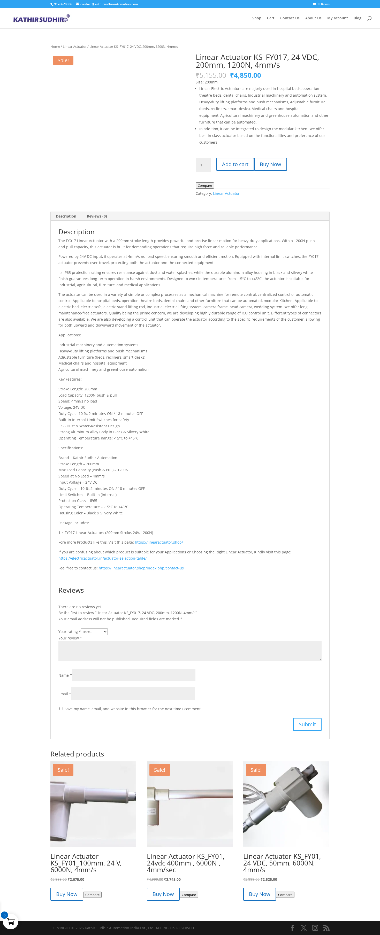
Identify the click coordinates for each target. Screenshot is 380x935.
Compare (205, 185)
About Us (313, 18)
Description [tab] (66, 216)
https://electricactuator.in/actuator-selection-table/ (102, 558)
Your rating (69, 631)
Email (64, 693)
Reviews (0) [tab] (97, 216)
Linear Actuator (75, 46)
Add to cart (235, 164)
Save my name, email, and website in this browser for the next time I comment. (133, 708)
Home (55, 46)
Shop (256, 18)
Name (65, 675)
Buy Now (270, 164)
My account (337, 18)
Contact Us (290, 18)
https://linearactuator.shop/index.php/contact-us (141, 568)
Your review (70, 638)
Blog (357, 18)
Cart (271, 18)
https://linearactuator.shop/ (159, 542)
